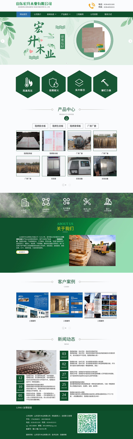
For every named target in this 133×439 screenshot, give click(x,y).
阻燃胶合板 (40, 126)
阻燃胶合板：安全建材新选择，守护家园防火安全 (41, 376)
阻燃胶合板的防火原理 (77, 392)
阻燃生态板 (57, 126)
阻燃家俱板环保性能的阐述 (35, 384)
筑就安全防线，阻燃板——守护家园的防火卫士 (41, 393)
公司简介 (37, 14)
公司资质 (94, 14)
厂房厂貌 (91, 126)
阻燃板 (53, 239)
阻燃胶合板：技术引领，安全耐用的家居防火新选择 (86, 361)
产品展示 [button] (65, 14)
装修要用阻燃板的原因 (77, 382)
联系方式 (108, 14)
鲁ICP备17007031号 (40, 429)
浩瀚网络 (63, 435)
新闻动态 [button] (51, 14)
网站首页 (23, 14)
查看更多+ (22, 252)
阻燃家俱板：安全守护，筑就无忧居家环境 (83, 351)
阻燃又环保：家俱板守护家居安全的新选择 (83, 372)
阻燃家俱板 (75, 126)
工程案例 (80, 14)
